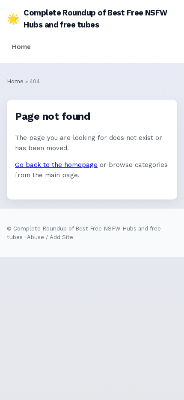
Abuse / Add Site (50, 237)
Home (21, 47)
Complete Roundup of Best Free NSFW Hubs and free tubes (87, 18)
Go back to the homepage (56, 165)
